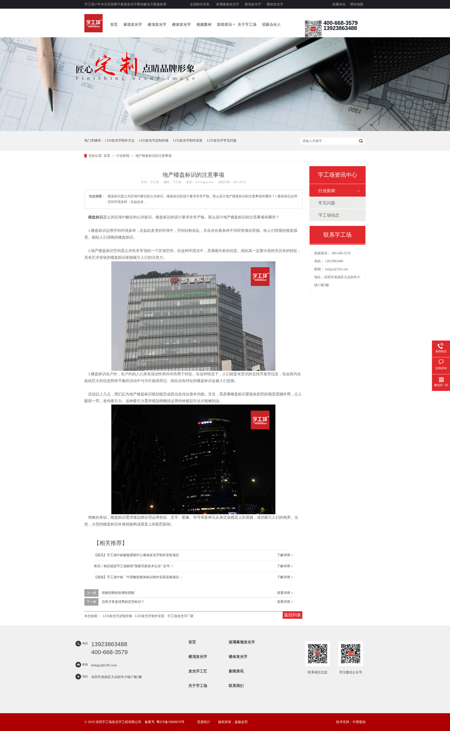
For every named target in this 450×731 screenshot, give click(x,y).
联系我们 (236, 686)
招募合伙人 (271, 24)
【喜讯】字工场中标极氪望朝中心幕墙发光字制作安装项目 (136, 555)
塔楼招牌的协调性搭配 (118, 593)
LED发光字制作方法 (120, 140)
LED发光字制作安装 (187, 140)
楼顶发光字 (253, 4)
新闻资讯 (224, 24)
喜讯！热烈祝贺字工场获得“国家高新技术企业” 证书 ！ (134, 566)
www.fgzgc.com (204, 182)
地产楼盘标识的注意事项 (153, 155)
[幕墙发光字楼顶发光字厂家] (313, 36)
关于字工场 (247, 24)
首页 (114, 24)
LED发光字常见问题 (221, 140)
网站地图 (356, 4)
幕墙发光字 (132, 24)
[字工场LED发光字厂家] (93, 23)
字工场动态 (328, 215)
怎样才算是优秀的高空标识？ (123, 602)
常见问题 (326, 203)
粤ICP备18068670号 (170, 722)
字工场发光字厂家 (180, 616)
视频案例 (203, 24)
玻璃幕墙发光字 (227, 4)
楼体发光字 (275, 4)
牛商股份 (359, 722)
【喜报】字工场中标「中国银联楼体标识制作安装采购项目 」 (138, 577)
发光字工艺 (197, 671)
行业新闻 (123, 155)
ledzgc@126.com (336, 269)
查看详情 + (285, 593)
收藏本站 (338, 4)
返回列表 (292, 615)
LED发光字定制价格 (154, 140)
